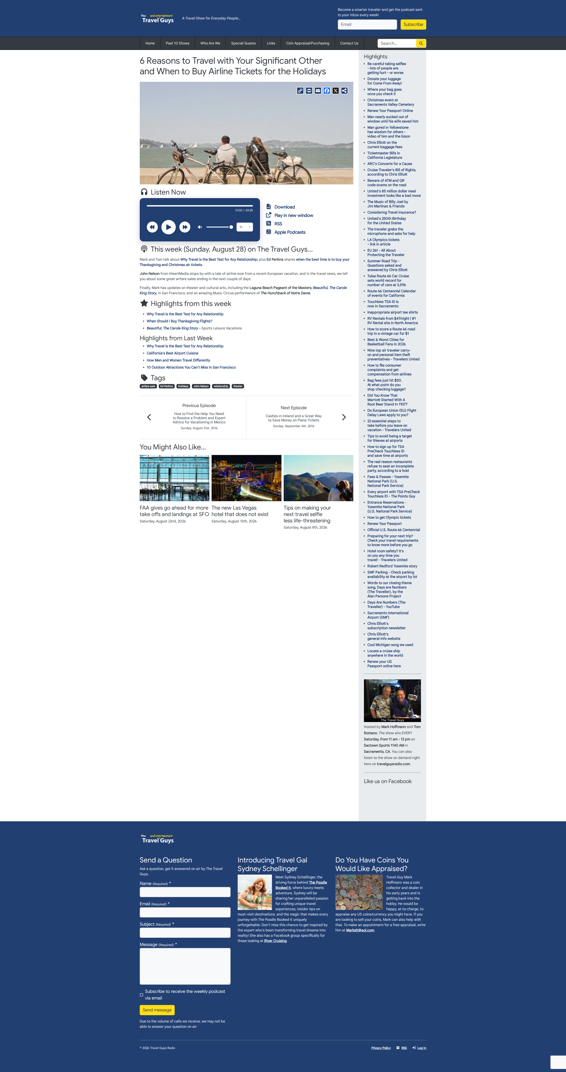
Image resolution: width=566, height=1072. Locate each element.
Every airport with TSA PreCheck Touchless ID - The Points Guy (393, 494)
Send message (157, 1010)
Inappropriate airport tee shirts (392, 312)
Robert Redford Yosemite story (392, 566)
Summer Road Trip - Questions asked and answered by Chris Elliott (387, 265)
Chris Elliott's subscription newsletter (386, 625)
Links (271, 43)
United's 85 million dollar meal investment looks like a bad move (394, 193)
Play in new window (294, 215)
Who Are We (210, 43)
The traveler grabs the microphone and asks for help (391, 231)
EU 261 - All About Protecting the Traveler (386, 252)
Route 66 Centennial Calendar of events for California (391, 293)
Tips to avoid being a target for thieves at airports (389, 438)
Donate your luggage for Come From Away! (384, 81)
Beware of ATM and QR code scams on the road (386, 182)
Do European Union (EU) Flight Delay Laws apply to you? (391, 412)
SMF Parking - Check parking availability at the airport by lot (392, 574)
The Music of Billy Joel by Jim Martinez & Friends (387, 204)
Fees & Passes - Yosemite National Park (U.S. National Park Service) (388, 481)
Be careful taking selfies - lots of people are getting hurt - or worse (386, 68)
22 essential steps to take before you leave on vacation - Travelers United (389, 425)
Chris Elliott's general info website (383, 636)
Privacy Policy (381, 1048)
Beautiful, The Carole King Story (172, 328)
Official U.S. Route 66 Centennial (393, 530)
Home (150, 43)
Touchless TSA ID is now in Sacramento (383, 304)
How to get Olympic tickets (389, 517)
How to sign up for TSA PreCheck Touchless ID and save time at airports (387, 451)
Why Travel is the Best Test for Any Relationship (218, 259)
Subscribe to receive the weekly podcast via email (185, 995)
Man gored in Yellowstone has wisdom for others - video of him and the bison (388, 132)
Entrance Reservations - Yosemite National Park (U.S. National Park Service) (389, 507)
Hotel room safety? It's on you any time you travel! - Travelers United (387, 555)
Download (285, 207)
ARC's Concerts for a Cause (389, 164)
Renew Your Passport (384, 524)
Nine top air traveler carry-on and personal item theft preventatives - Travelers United (393, 354)
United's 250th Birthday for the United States (386, 220)
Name (154, 883)
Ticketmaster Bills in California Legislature (384, 155)
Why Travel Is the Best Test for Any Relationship (185, 314)
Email (153, 904)
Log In (421, 1048)
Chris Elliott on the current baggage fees (384, 144)
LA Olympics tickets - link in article (383, 242)
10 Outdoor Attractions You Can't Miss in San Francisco (191, 367)
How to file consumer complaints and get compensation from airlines (389, 369)
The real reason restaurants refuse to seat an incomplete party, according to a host (390, 466)
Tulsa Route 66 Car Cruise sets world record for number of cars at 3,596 (388, 280)
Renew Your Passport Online (390, 111)
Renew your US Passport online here (384, 663)
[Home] (157, 18)
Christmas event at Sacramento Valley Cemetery (390, 102)
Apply (421, 43)
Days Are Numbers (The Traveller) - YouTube (386, 604)
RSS (278, 224)
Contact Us (349, 43)
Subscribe (413, 24)
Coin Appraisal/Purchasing (307, 43)
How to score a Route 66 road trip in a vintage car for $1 (391, 331)
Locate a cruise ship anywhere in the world (385, 653)
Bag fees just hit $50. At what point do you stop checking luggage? (386, 385)
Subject (155, 924)
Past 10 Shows (177, 43)
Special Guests (243, 43)
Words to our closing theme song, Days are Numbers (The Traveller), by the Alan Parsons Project (389, 589)
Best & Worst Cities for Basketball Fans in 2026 (386, 342)
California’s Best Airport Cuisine (172, 353)
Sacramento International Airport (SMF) (388, 615)
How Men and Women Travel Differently (178, 360)
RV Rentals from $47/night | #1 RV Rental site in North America (392, 320)
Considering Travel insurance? (391, 212)
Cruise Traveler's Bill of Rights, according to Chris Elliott (391, 172)
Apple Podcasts (290, 232)
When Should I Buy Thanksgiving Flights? (179, 321)
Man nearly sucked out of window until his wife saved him (392, 119)
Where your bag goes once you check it (384, 91)
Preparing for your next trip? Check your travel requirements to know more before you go (392, 540)
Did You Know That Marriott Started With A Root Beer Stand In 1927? (387, 400)
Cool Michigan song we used (390, 645)
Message (157, 944)
